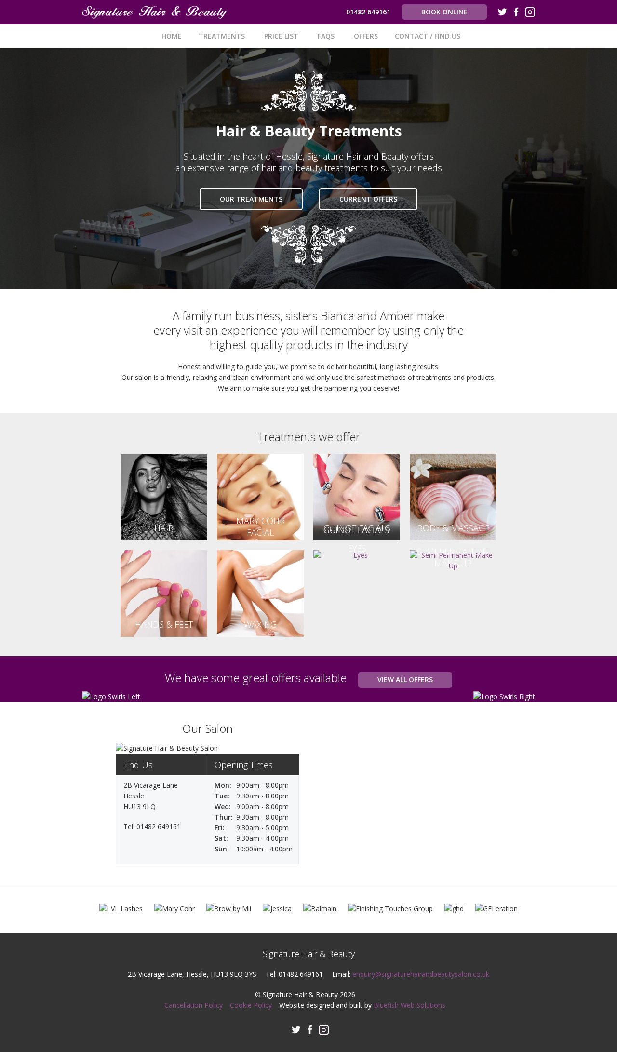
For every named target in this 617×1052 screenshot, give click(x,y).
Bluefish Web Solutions (409, 1005)
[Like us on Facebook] (516, 13)
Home (171, 35)
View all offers (405, 679)
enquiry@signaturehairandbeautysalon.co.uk (420, 974)
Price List (281, 35)
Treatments (222, 35)
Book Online (444, 11)
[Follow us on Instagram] (530, 13)
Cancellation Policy (193, 1005)
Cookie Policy (251, 1005)
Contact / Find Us (427, 35)
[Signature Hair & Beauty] (154, 12)
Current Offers (368, 198)
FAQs (326, 35)
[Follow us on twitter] (502, 13)
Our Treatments (251, 198)
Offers (366, 35)
